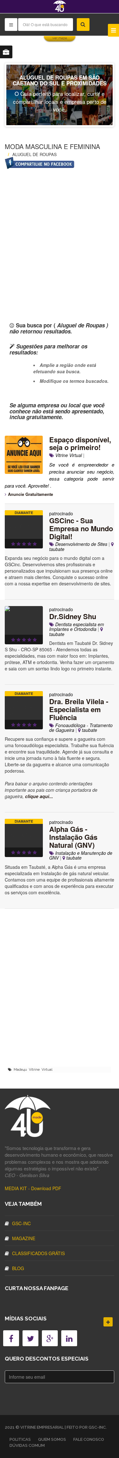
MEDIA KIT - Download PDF (33, 1188)
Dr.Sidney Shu (72, 616)
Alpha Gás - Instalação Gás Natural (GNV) (73, 837)
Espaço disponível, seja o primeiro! (80, 443)
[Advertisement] (59, 234)
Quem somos (52, 1439)
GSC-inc (21, 1223)
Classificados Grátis (38, 1253)
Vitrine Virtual (68, 455)
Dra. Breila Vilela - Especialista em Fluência (78, 709)
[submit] (83, 24)
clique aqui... (39, 796)
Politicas (20, 1439)
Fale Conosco (88, 1439)
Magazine (23, 1238)
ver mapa (59, 38)
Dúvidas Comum (27, 1445)
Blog (18, 1268)
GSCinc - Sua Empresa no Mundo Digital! (81, 528)
